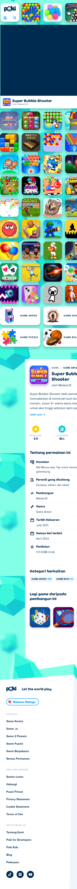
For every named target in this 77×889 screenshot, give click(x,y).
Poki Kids (12, 847)
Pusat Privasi (14, 792)
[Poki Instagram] (20, 874)
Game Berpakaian (17, 751)
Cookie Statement (17, 806)
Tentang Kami (15, 832)
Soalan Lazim (14, 777)
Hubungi (11, 784)
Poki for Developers (18, 840)
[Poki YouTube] (30, 874)
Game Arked (41, 579)
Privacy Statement (18, 799)
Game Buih (64, 579)
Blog (9, 855)
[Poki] (10, 9)
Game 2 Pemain (16, 736)
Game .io (12, 728)
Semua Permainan (18, 758)
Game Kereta (14, 721)
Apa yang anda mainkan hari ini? (14, 18)
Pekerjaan (12, 862)
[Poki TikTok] (9, 874)
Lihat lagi (36, 414)
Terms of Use (14, 814)
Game (55, 368)
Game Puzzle (14, 743)
